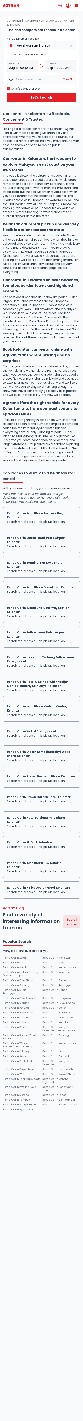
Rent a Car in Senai (14, 1056)
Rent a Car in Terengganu (58, 985)
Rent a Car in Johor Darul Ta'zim (57, 1088)
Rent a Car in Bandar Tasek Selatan (20, 1037)
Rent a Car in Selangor (56, 980)
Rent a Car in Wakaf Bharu (58, 1074)
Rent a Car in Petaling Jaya (19, 1087)
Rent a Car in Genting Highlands (55, 1080)
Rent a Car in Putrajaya (17, 1051)
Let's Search (41, 97)
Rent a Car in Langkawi (56, 998)
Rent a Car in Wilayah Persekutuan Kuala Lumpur (58, 1029)
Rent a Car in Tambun (16, 1099)
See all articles (72, 922)
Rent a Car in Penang (16, 1007)
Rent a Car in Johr (53, 1051)
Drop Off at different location (28, 54)
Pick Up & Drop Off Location (23, 38)
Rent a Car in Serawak (56, 1056)
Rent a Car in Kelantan (56, 972)
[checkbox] (8, 54)
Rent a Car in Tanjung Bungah (21, 1079)
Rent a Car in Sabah (54, 990)
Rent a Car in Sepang (16, 985)
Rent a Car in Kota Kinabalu (20, 998)
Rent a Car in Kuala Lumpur (59, 967)
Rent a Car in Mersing (16, 1095)
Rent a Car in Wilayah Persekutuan (55, 1063)
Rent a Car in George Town (58, 1017)
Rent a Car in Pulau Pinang (58, 1003)
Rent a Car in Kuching (16, 1017)
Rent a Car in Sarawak (56, 1012)
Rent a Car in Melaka (15, 967)
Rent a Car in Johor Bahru (18, 1012)
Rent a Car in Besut (14, 1027)
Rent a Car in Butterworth (57, 1069)
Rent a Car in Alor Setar (56, 957)
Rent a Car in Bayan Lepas (19, 1069)
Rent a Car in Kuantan (56, 1022)
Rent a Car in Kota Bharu (18, 980)
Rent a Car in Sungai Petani (19, 1104)
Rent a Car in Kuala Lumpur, (59, 1043)
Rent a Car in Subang (55, 1035)
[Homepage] (11, 5)
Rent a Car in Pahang (16, 1022)
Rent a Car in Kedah (15, 957)
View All (67, 79)
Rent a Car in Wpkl (14, 1074)
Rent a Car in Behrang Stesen (60, 1104)
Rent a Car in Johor (54, 1007)
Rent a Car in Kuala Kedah (19, 1061)
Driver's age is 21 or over (25, 88)
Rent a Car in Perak (14, 962)
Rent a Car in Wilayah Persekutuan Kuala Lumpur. (19, 1045)
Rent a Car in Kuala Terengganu (15, 991)
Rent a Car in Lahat (54, 1095)
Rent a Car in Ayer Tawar (18, 1109)
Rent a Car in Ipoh (53, 962)
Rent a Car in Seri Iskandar (58, 1099)
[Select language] (60, 5)
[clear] (71, 46)
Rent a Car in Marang (16, 1003)
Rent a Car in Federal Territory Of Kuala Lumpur (21, 974)
